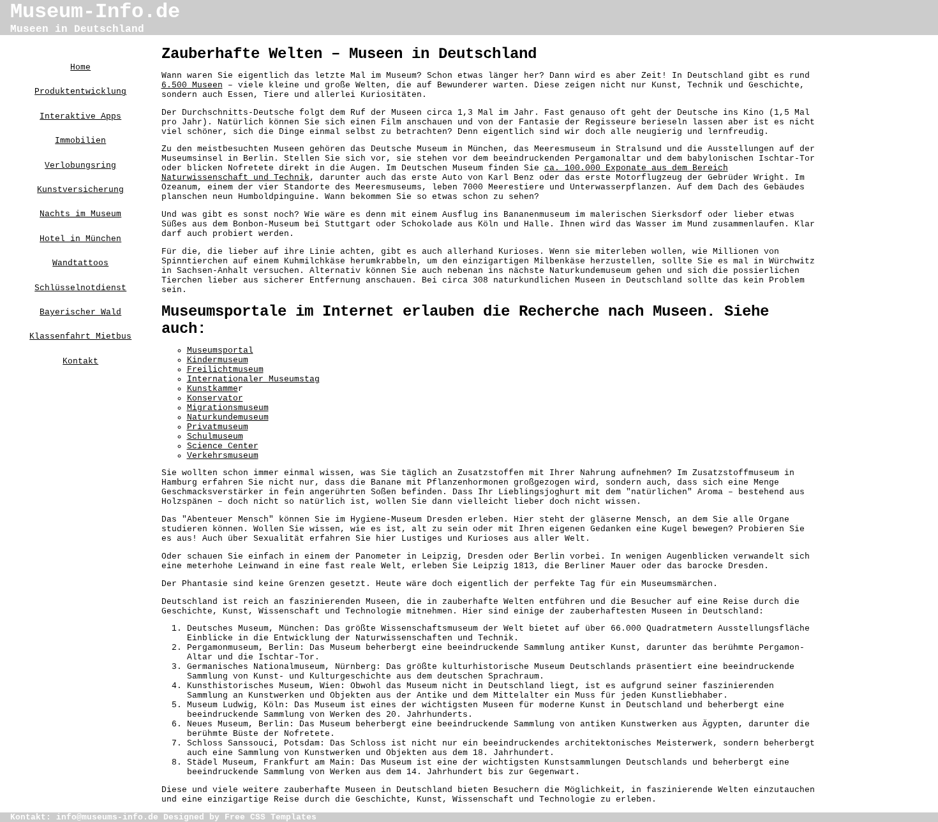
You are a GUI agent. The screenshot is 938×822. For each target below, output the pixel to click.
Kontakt (80, 361)
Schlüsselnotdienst (80, 288)
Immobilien (80, 140)
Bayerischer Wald (80, 312)
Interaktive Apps (80, 116)
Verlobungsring (80, 165)
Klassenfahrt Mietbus (80, 336)
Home (80, 67)
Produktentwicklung (80, 91)
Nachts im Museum (80, 214)
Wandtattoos (80, 263)
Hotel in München (80, 239)
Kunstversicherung (80, 189)
